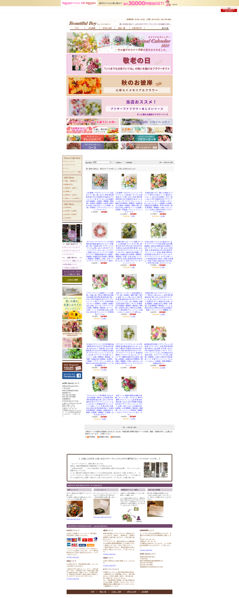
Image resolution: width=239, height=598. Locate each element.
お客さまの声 (131, 592)
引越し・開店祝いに (71, 181)
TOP (92, 592)
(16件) (162, 216)
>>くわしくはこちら (73, 557)
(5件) (133, 267)
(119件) (162, 368)
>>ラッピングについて (73, 519)
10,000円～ (68, 218)
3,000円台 (67, 207)
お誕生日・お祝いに (71, 188)
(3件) (133, 216)
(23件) (162, 314)
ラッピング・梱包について (72, 261)
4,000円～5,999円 (70, 211)
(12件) (133, 419)
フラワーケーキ (69, 165)
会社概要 (145, 592)
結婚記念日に (68, 184)
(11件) (133, 317)
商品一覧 (103, 592)
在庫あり (119, 162)
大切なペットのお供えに (72, 198)
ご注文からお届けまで (70, 268)
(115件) (104, 370)
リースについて (68, 254)
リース (66, 168)
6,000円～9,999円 (70, 214)
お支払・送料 (116, 592)
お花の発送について (70, 264)
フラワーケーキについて (71, 250)
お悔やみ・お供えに (71, 195)
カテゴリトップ (87, 156)
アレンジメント (69, 161)
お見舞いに (68, 191)
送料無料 (129, 162)
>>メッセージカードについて (102, 517)
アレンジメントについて (71, 247)
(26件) (104, 419)
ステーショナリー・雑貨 (72, 172)
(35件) (104, 319)
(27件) (162, 267)
